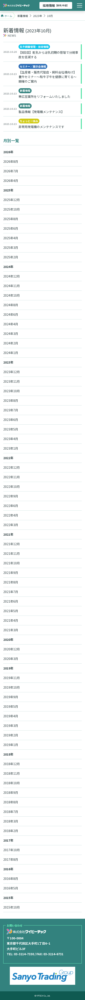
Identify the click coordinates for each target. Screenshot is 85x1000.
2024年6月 (10, 314)
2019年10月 (11, 687)
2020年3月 (10, 658)
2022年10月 (11, 486)
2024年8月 (10, 305)
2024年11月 (11, 286)
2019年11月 (11, 678)
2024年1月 (10, 352)
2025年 (8, 190)
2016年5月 (10, 888)
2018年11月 (11, 773)
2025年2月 (10, 257)
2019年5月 (10, 706)
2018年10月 (11, 783)
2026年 (8, 152)
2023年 (8, 362)
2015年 (8, 897)
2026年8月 (10, 161)
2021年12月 (11, 544)
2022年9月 (10, 496)
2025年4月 (10, 238)
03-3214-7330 (24, 954)
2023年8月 (10, 400)
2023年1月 (10, 448)
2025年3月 (10, 247)
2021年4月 (10, 620)
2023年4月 (10, 439)
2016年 (8, 869)
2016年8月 (10, 878)
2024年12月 (11, 276)
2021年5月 (10, 611)
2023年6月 (10, 419)
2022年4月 (10, 515)
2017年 (8, 840)
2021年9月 (10, 572)
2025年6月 (10, 228)
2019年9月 (10, 697)
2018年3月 (10, 821)
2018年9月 (10, 792)
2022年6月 (10, 505)
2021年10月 (11, 563)
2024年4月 (10, 324)
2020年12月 (11, 649)
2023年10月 (11, 391)
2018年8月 (10, 802)
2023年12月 (11, 372)
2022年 (8, 458)
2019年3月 (10, 725)
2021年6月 (10, 601)
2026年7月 (10, 171)
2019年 (8, 668)
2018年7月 (10, 811)
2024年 (8, 266)
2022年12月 (11, 467)
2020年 (8, 639)
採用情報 (56, 5)
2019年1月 (10, 745)
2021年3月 (10, 630)
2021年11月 (11, 553)
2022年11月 (11, 477)
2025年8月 (10, 219)
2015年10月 (11, 907)
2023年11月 (11, 381)
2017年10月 (11, 850)
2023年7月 (10, 410)
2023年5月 (10, 429)
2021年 (8, 534)
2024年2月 (10, 343)
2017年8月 (10, 859)
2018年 (8, 754)
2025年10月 (11, 209)
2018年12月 (11, 764)
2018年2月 (10, 831)
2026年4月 (10, 180)
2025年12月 (11, 200)
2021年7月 (10, 592)
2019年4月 (10, 716)
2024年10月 (11, 295)
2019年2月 (10, 735)
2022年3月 (10, 525)
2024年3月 (10, 333)
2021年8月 (10, 582)
